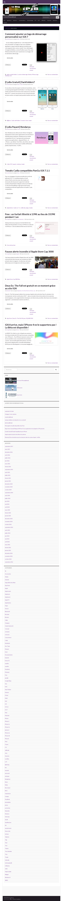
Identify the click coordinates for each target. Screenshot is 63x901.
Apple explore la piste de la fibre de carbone (15, 434)
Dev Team (7, 646)
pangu (27, 207)
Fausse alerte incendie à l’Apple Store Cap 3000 (29, 251)
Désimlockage (30, 20)
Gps (6, 683)
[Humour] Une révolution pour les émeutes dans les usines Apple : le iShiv (22, 437)
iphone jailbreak (8, 422)
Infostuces (19, 387)
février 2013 (8, 547)
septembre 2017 (9, 446)
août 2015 (7, 472)
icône (26, 120)
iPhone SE (7, 735)
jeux (25, 318)
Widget (7, 874)
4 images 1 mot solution (10, 414)
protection (7, 808)
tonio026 (8, 39)
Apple (18, 253)
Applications (10, 207)
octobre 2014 (8, 489)
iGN (22, 318)
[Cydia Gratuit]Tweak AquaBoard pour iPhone (16, 431)
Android (5, 22)
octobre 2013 (8, 524)
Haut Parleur (8, 689)
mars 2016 (7, 463)
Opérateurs (21, 219)
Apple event (8, 591)
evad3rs (7, 663)
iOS (23, 290)
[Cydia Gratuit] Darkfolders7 (20, 82)
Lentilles (7, 759)
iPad (25, 290)
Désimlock (7, 643)
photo (6, 805)
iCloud (6, 695)
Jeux (34, 290)
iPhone (34, 74)
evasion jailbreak (9, 417)
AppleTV (7, 600)
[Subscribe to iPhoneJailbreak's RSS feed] (4, 2)
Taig (6, 839)
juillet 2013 (7, 533)
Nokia (6, 785)
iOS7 (11, 164)
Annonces (55, 20)
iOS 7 (39, 20)
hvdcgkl (8, 219)
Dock (6, 652)
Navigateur (7, 779)
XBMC (6, 880)
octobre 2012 (8, 559)
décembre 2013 (9, 518)
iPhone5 (7, 738)
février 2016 (8, 466)
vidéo (6, 868)
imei (6, 701)
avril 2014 (7, 507)
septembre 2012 (9, 562)
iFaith (6, 698)
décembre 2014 (9, 484)
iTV (6, 747)
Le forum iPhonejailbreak (23, 380)
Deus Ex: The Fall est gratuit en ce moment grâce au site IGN (30, 287)
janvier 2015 (8, 481)
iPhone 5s (7, 727)
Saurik (6, 819)
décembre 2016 (9, 452)
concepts (7, 631)
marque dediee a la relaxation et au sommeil (15, 420)
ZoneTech (19, 395)
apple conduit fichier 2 (12, 74)
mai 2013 (7, 538)
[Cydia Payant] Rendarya (18, 126)
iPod (6, 741)
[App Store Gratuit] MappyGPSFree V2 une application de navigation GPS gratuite (24, 428)
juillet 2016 (7, 458)
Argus (6, 605)
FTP (35, 20)
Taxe (6, 842)
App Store (9, 20)
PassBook (7, 799)
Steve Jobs (7, 831)
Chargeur (7, 623)
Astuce (7, 608)
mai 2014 (7, 504)
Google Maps (8, 680)
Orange (7, 796)
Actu (4, 20)
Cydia (12, 120)
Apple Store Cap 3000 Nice (13, 279)
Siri (5, 825)
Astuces (15, 20)
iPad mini (28, 290)
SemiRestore (8, 822)
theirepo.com (8, 75)
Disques (7, 649)
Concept (7, 628)
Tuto (6, 854)
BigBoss (9, 120)
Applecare (7, 594)
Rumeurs (7, 813)
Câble (6, 620)
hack (6, 686)
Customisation (22, 20)
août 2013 (7, 530)
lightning (7, 764)
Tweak (21, 84)
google (6, 678)
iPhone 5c (7, 724)
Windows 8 (7, 877)
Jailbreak (43, 20)
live (6, 767)
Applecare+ (8, 597)
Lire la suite (10, 58)
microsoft (7, 773)
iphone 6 (7, 730)
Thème (6, 848)
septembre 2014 (9, 492)
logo (37, 74)
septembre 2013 (9, 527)
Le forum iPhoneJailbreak (9, 17)
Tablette (7, 837)
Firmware (7, 672)
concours (7, 634)
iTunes (6, 744)
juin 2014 (7, 501)
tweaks (31, 207)
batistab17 (8, 290)
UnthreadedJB (8, 863)
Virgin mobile (8, 871)
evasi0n (7, 666)
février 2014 (8, 512)
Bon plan (7, 614)
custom (20, 74)
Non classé (7, 787)
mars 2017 (7, 449)
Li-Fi (6, 761)
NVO (6, 790)
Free (18, 219)
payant (14, 164)
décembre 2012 (9, 553)
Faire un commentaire (52, 74)
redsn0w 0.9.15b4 (9, 411)
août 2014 (7, 495)
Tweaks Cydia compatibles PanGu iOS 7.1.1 (27, 170)
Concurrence (8, 637)
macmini (7, 770)
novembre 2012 (9, 556)
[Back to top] (59, 897)
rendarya (19, 164)
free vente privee (11, 245)
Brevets (7, 617)
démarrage (25, 74)
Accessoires (8, 574)
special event (8, 828)
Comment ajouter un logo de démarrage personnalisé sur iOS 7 (25, 35)
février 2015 (8, 478)
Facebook (7, 669)
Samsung (7, 816)
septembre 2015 (9, 469)
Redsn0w (7, 811)
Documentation (9, 654)
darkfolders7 (17, 120)
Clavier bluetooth (9, 626)
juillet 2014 (7, 498)
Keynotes (49, 20)
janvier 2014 (8, 515)
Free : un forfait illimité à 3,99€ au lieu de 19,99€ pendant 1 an (30, 215)
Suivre (9, 64)
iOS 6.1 (6, 707)
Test (6, 845)
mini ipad (7, 776)
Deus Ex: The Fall (16, 318)
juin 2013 (7, 536)
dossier (23, 120)
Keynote (7, 756)
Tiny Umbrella (8, 851)
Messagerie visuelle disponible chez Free (14, 425)
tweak (30, 120)
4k (5, 571)
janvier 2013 (8, 550)
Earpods (7, 657)
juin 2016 (7, 460)
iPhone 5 (7, 721)
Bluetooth (7, 611)
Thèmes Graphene (16, 899)
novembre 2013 (9, 521)
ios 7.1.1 (19, 207)
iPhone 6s (7, 733)
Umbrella (7, 860)
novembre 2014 (9, 486)
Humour (7, 692)
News (18, 39)
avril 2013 (7, 541)
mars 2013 (7, 544)
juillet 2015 (7, 475)
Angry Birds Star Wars (10, 582)
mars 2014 (7, 510)
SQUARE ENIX (29, 318)
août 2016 (7, 455)
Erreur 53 (7, 660)
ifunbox (30, 74)
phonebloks (8, 802)
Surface (7, 834)
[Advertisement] (32, 891)
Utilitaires (7, 865)
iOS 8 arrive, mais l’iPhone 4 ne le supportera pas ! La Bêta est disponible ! (31, 326)
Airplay (6, 576)
